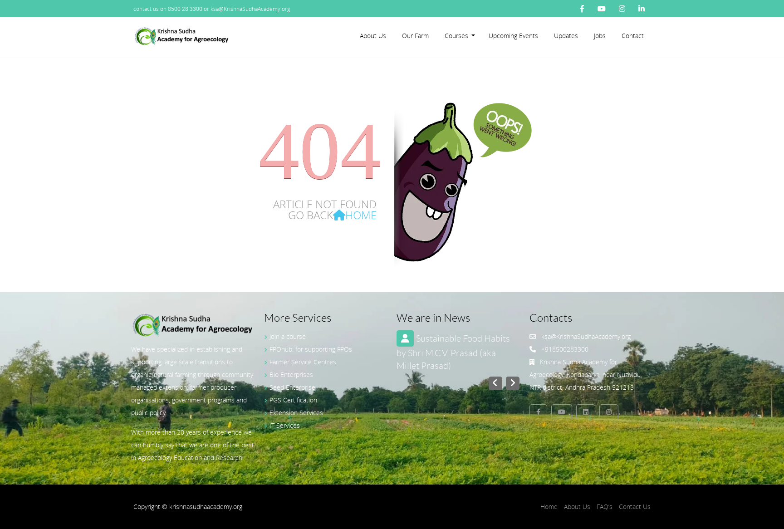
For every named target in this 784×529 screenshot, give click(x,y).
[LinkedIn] (641, 8)
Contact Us (635, 506)
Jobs (600, 35)
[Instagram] (622, 8)
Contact (633, 35)
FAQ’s (604, 506)
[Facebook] (582, 8)
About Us (373, 35)
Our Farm (415, 35)
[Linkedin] (585, 411)
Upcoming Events (513, 35)
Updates (566, 35)
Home (361, 215)
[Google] (608, 411)
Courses (456, 35)
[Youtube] (601, 8)
